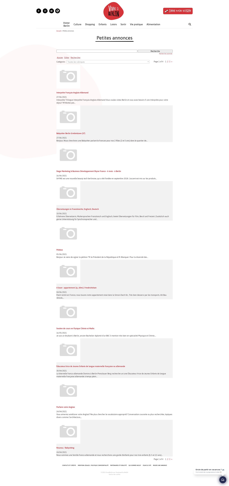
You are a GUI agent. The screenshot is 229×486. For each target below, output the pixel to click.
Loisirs (113, 24)
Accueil (58, 31)
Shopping (90, 24)
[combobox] (108, 61)
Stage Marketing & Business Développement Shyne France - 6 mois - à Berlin (88, 171)
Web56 (126, 472)
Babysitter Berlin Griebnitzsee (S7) (70, 133)
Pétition (59, 250)
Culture (77, 24)
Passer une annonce (160, 465)
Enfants (103, 24)
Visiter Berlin (66, 24)
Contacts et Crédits (69, 465)
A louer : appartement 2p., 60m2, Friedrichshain (76, 288)
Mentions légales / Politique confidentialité (93, 465)
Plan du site (147, 465)
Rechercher (76, 58)
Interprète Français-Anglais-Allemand (72, 93)
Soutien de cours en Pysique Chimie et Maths (75, 328)
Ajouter (60, 58)
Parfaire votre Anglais (65, 407)
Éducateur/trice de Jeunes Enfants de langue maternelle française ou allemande (90, 366)
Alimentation (153, 24)
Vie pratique (136, 24)
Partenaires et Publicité (118, 465)
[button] (57, 10)
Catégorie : (61, 62)
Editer (66, 58)
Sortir (123, 24)
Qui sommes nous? (135, 465)
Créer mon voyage (180, 11)
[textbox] (108, 62)
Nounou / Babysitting (65, 448)
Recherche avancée (165, 54)
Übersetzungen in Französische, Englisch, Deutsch (77, 209)
